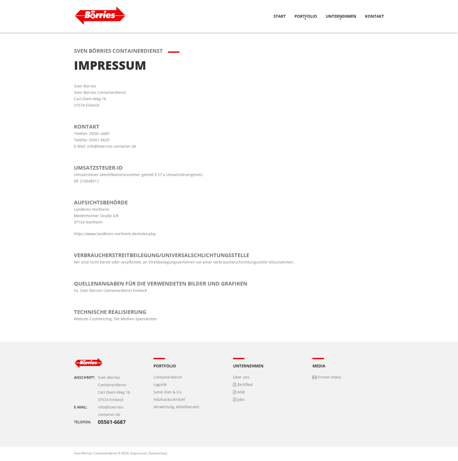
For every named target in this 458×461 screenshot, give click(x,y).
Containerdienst (167, 377)
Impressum (138, 453)
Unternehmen (341, 16)
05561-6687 (112, 421)
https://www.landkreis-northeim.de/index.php (115, 233)
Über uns (241, 377)
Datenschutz (158, 453)
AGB (240, 391)
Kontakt (374, 16)
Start (280, 16)
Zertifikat (244, 384)
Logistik (160, 384)
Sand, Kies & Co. (167, 391)
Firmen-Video (328, 377)
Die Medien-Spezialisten (135, 318)
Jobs (240, 399)
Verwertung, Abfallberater (176, 406)
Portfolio (305, 16)
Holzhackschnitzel (169, 399)
